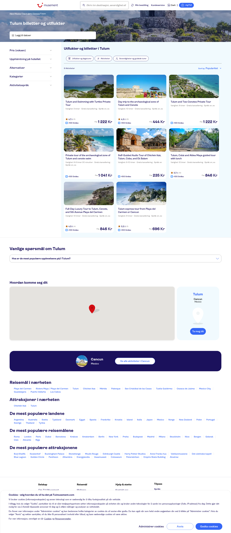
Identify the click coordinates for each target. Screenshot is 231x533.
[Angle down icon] (39, 50)
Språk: (157, 489)
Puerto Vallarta (38, 392)
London (27, 436)
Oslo (16, 440)
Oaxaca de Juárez (186, 388)
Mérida (103, 388)
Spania (93, 419)
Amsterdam (88, 436)
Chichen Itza (89, 388)
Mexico (18, 14)
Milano (162, 436)
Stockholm (175, 436)
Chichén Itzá (20, 405)
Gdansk (209, 436)
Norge (171, 419)
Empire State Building (154, 457)
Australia (32, 419)
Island (130, 419)
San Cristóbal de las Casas (138, 388)
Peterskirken (132, 457)
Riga (38, 440)
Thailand (30, 423)
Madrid (150, 436)
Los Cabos (55, 392)
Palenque (115, 388)
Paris (38, 436)
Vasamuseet (100, 457)
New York (113, 436)
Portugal (210, 419)
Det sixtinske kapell (201, 454)
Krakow (74, 436)
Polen (199, 419)
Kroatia (118, 419)
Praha (126, 436)
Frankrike (105, 419)
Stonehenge (75, 454)
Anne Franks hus (158, 454)
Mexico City (205, 388)
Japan (149, 419)
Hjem (12, 14)
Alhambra (67, 457)
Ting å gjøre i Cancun (31, 14)
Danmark (70, 419)
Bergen (197, 436)
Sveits (45, 419)
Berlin (101, 436)
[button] (80, 58)
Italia (139, 419)
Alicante (27, 440)
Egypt (82, 419)
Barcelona (61, 436)
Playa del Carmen (22, 388)
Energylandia (83, 457)
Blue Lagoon (20, 457)
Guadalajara (20, 392)
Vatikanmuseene (179, 454)
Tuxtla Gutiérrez (164, 388)
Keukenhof (35, 454)
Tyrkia (42, 423)
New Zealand (185, 419)
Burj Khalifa (19, 454)
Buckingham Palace (54, 454)
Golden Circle (37, 457)
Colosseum (116, 457)
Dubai (48, 436)
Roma (17, 436)
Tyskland (56, 419)
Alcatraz (174, 457)
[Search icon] (84, 5)
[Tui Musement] (49, 5)
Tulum (43, 14)
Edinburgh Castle (111, 454)
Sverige (17, 423)
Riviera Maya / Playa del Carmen (52, 388)
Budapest (138, 436)
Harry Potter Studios (135, 454)
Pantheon (53, 457)
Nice (187, 436)
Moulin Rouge (91, 454)
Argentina (19, 419)
